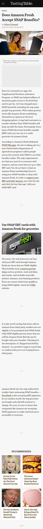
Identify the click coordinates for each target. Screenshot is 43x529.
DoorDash (6, 395)
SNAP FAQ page (9, 145)
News (4, 10)
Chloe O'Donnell (11, 24)
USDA (33, 284)
